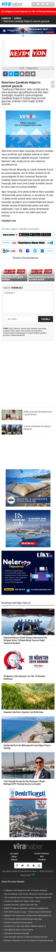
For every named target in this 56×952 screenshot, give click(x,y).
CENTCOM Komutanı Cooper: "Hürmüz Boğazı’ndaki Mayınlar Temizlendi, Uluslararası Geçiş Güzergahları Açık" (26, 912)
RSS (42, 856)
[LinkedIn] (16, 73)
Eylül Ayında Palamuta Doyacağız (16, 933)
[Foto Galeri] (43, 4)
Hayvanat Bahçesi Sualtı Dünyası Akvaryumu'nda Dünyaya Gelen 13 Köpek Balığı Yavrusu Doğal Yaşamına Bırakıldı (27, 894)
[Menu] (34, 4)
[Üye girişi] (33, 865)
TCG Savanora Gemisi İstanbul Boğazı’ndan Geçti (23, 919)
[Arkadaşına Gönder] (22, 73)
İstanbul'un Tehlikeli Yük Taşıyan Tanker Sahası (22, 901)
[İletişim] (47, 4)
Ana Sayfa (14, 853)
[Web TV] (38, 4)
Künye (14, 856)
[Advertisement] (28, 376)
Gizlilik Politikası (41, 853)
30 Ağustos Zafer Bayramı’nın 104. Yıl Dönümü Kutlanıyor (25, 890)
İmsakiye (42, 859)
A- (52, 86)
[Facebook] (5, 73)
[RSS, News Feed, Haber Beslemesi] (28, 865)
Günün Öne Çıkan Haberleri (12, 881)
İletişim (14, 859)
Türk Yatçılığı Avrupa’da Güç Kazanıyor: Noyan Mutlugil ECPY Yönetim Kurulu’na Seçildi (26, 897)
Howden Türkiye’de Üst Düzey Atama (18, 922)
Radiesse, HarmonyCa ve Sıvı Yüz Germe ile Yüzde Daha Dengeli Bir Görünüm (27, 940)
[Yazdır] (27, 73)
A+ (52, 82)
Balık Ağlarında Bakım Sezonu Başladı (18, 930)
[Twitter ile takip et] (22, 865)
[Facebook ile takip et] (17, 865)
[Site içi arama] (52, 4)
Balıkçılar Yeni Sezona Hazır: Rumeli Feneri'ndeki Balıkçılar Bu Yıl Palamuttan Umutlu (26, 915)
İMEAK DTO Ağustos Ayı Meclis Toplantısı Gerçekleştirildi (26, 908)
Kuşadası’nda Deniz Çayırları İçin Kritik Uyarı (21, 905)
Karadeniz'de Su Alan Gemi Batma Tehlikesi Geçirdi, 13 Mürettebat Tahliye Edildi (23, 926)
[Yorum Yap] (33, 73)
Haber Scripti (25, 875)
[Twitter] (11, 73)
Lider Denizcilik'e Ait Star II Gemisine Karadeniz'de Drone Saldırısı (24, 937)
